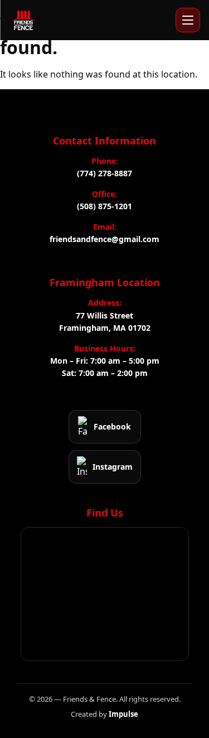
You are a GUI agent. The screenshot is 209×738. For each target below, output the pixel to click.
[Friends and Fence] (23, 20)
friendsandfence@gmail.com (104, 239)
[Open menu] (188, 20)
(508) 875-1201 (104, 206)
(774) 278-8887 (104, 173)
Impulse (123, 714)
